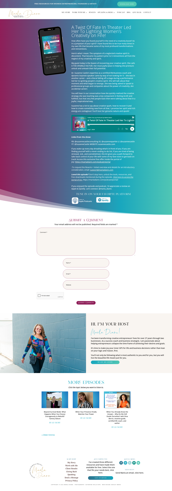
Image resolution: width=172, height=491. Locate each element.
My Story (71, 462)
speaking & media (105, 13)
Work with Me (71, 465)
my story (66, 13)
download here (127, 4)
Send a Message (71, 477)
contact (147, 13)
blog (129, 13)
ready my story (105, 362)
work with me (78, 13)
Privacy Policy (71, 480)
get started (100, 478)
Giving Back (71, 471)
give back (136, 13)
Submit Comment (86, 303)
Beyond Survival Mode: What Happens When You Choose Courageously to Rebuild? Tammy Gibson (55, 415)
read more (54, 422)
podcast (121, 13)
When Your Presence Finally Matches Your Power (86, 413)
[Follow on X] (130, 463)
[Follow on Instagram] (125, 463)
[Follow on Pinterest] (134, 463)
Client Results (71, 468)
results (92, 13)
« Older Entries (48, 435)
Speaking (71, 474)
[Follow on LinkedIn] (138, 463)
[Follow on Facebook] (121, 463)
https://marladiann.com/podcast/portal (92, 162)
